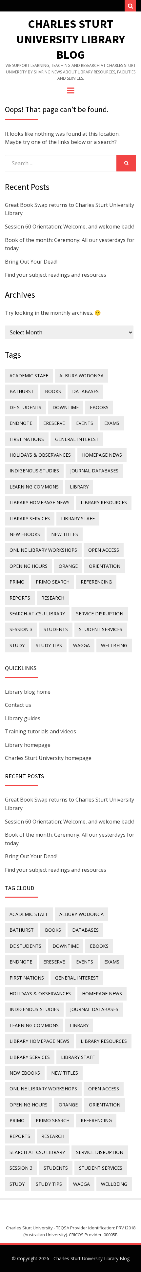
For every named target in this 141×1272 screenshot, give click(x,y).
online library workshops (43, 550)
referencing (96, 582)
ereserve (54, 423)
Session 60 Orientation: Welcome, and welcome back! (69, 226)
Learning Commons (34, 487)
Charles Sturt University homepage (48, 758)
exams (111, 423)
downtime (65, 407)
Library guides (22, 718)
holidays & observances (40, 455)
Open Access (103, 550)
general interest (77, 439)
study (17, 645)
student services (100, 629)
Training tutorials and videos (40, 731)
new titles (64, 534)
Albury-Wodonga (81, 375)
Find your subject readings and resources (55, 274)
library (79, 487)
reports (20, 598)
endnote (21, 423)
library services (30, 518)
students (56, 629)
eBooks (99, 407)
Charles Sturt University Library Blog (70, 39)
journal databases (94, 470)
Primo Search (53, 582)
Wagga (81, 645)
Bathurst (22, 391)
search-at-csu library (37, 613)
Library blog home (27, 691)
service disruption (99, 613)
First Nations (27, 439)
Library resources (104, 502)
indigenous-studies (34, 470)
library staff (78, 518)
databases (85, 391)
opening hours (29, 566)
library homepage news (40, 502)
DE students (25, 407)
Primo (17, 582)
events (84, 423)
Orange (68, 566)
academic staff (29, 375)
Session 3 (21, 629)
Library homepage (27, 744)
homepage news (102, 455)
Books (53, 391)
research (52, 598)
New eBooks (25, 534)
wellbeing (114, 645)
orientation (104, 566)
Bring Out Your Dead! (31, 261)
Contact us (18, 704)
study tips (49, 645)
